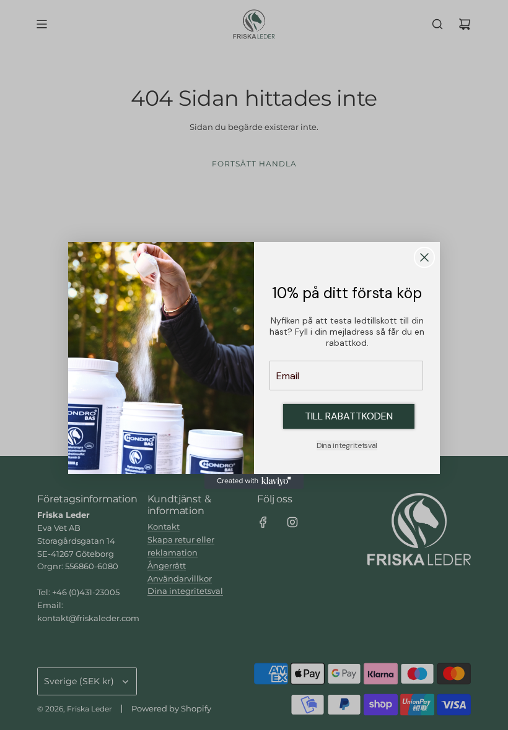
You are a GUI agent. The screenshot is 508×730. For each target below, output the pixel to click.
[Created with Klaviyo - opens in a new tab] (254, 481)
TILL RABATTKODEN (349, 416)
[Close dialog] (424, 257)
